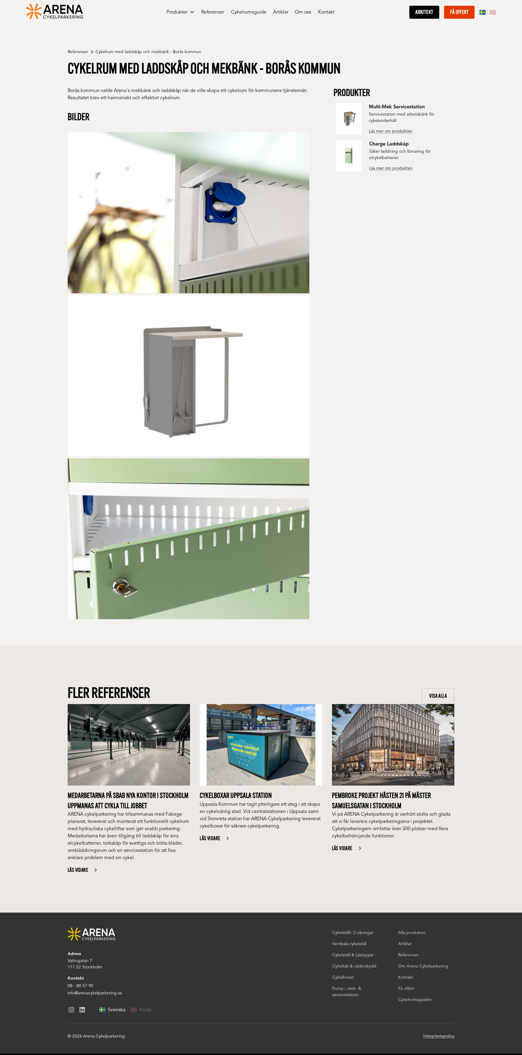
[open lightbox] (188, 212)
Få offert (459, 12)
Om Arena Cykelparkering (423, 966)
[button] (180, 12)
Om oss (303, 12)
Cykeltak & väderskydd (354, 966)
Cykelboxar (343, 977)
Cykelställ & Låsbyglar (353, 955)
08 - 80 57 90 (80, 985)
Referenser (212, 12)
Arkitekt (424, 12)
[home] (55, 12)
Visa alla (438, 696)
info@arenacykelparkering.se (95, 993)
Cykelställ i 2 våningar (352, 932)
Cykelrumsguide (248, 12)
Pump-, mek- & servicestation (346, 991)
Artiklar (280, 12)
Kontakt (326, 12)
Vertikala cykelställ (349, 943)
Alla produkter (412, 932)
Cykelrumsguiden (415, 999)
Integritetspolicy (438, 1036)
